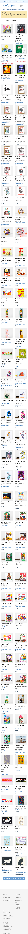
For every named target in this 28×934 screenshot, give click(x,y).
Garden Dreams (6, 522)
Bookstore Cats (6, 502)
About (4, 893)
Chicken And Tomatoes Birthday (21, 685)
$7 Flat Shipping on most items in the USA (14, 1)
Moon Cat (4, 867)
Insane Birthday (6, 461)
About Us (5, 894)
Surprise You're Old (7, 481)
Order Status (18, 897)
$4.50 (2, 324)
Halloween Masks (20, 766)
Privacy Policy (18, 900)
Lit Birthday (18, 421)
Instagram (17, 905)
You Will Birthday (6, 421)
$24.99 (3, 527)
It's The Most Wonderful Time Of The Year (7, 280)
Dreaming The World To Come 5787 (6, 768)
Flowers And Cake (6, 624)
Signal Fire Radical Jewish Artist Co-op (20, 751)
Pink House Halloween (18, 320)
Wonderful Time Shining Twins (20, 543)
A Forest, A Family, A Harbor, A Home (6, 56)
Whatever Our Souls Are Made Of (21, 645)
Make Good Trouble (19, 300)
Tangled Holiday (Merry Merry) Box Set (21, 118)
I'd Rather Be (5, 786)
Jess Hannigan (19, 80)
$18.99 (2, 80)
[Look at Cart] (21, 7)
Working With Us (6, 896)
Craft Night (18, 603)
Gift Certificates (6, 900)
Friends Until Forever (5, 665)
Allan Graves (18, 809)
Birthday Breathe (20, 400)
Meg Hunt (3, 751)
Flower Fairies (19, 725)
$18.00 (2, 405)
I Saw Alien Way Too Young (20, 787)
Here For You (19, 522)
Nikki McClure (18, 43)
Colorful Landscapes (4, 726)
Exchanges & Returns (20, 899)
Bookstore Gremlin (7, 400)
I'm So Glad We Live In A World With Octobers (20, 341)
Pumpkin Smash (6, 75)
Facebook (17, 904)
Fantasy (17, 481)
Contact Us (17, 894)
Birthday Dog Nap (20, 380)
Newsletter (17, 907)
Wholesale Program (7, 899)
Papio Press (18, 485)
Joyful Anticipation (20, 563)
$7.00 (16, 224)
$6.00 (2, 104)
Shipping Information (20, 896)
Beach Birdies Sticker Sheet (5, 746)
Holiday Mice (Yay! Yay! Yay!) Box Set (7, 117)
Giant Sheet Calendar (18, 848)
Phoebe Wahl (4, 38)
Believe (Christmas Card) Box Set (6, 157)
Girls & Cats (4, 827)
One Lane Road (5, 403)
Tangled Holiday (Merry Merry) (20, 178)
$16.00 (16, 730)
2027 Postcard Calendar (5, 706)
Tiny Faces (18, 827)
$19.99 (20, 60)
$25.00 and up (5, 872)
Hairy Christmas (20, 197)
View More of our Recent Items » (14, 878)
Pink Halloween (20, 238)
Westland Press (5, 102)
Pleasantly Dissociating (5, 300)
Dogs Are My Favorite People (6, 259)
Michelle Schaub (5, 78)
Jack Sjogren (4, 789)
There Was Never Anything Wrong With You (20, 260)
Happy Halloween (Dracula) (6, 97)
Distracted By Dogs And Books (6, 360)
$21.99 (2, 39)
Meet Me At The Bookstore (20, 218)
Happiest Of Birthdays (5, 645)
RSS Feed (17, 908)
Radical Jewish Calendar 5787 (19, 746)
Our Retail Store (6, 897)
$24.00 (17, 104)
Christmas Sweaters (4, 239)
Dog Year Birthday (6, 441)
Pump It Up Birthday (18, 442)
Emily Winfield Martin (21, 58)
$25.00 (17, 486)
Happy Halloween (6, 563)
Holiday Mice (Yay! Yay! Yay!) (7, 178)
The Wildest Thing (20, 55)
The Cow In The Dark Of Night (20, 76)
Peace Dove (5, 197)
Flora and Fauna (20, 705)
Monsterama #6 (20, 806)
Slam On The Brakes (5, 807)
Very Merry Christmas (4, 584)
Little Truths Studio (20, 222)
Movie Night (5, 685)
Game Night (19, 624)
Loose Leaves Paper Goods (20, 365)
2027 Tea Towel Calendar (19, 503)
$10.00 (16, 772)
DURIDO (3, 730)
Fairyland (4, 35)
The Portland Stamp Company (20, 769)
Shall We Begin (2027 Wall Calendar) (19, 36)
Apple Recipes (5, 319)
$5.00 (2, 265)
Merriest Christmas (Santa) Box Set (21, 96)
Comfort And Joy (6, 603)
